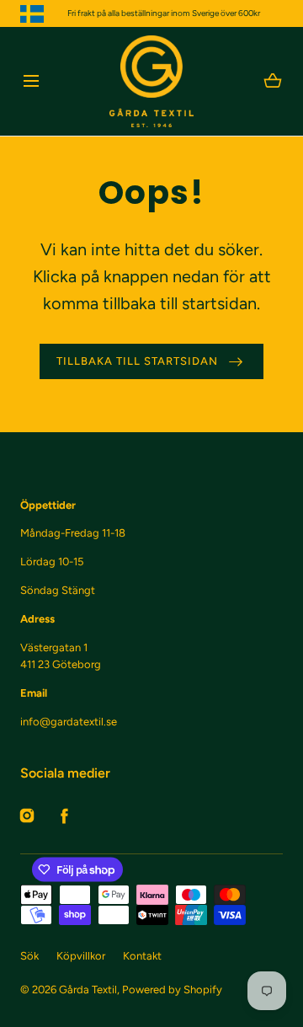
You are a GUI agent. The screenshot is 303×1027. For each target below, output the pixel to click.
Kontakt (142, 955)
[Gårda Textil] (151, 81)
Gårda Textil (88, 989)
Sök (29, 955)
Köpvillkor (80, 955)
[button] (30, 81)
